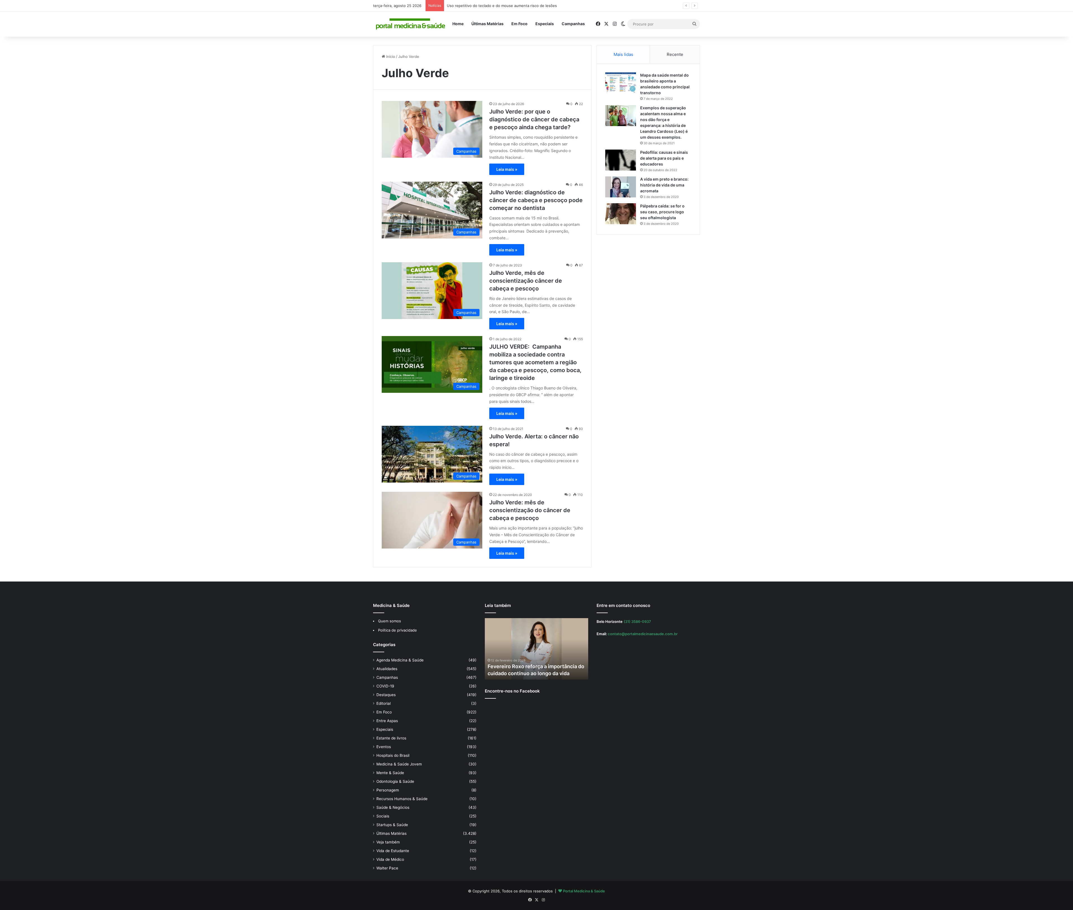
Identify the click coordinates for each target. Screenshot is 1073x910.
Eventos (383, 746)
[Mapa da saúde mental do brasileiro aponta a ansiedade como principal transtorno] (620, 82)
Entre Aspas (387, 720)
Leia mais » (506, 169)
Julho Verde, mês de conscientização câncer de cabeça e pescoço (525, 281)
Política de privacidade (397, 630)
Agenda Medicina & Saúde (400, 660)
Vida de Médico (390, 859)
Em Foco (519, 23)
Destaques (386, 694)
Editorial (383, 703)
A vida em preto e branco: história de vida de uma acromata (664, 185)
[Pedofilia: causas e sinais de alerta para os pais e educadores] (620, 160)
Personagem (387, 790)
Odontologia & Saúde (395, 781)
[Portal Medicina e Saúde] (410, 24)
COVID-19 (385, 686)
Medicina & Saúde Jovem (399, 764)
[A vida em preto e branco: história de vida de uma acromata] (620, 186)
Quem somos (389, 621)
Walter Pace (387, 868)
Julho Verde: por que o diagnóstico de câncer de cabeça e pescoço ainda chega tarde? (534, 119)
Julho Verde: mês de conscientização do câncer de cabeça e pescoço (529, 510)
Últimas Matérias (487, 23)
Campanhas (573, 23)
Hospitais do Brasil (392, 755)
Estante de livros (391, 738)
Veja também (388, 842)
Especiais (544, 23)
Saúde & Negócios (392, 807)
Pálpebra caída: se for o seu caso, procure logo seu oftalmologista (662, 212)
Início (390, 56)
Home (458, 23)
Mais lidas (623, 54)
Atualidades (386, 668)
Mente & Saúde (390, 772)
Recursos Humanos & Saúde (402, 798)
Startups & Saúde (392, 824)
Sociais (382, 816)
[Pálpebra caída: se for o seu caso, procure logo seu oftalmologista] (620, 213)
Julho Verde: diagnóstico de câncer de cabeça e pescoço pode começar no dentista (536, 200)
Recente (675, 54)
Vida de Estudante (392, 850)
